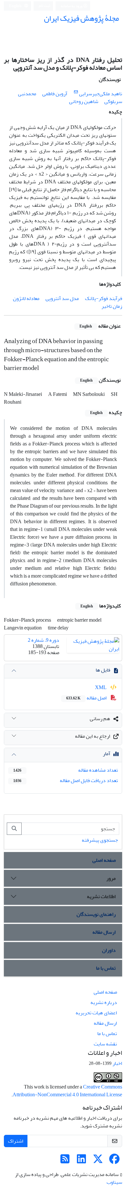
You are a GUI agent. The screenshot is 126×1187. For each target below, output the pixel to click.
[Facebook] (114, 1161)
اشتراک (15, 1141)
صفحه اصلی (104, 860)
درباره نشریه (103, 1002)
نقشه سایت (105, 1044)
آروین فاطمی (54, 93)
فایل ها (103, 670)
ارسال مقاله (104, 932)
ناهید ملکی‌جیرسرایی (100, 93)
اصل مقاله (87, 698)
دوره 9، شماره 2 (43, 640)
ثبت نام (44, 5)
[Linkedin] (81, 1161)
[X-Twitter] (98, 1161)
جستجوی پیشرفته (100, 840)
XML (101, 687)
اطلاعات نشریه (101, 896)
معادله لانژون (26, 298)
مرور (111, 878)
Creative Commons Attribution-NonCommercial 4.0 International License (67, 1091)
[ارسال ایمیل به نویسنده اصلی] (75, 92)
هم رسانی (100, 718)
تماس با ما (106, 968)
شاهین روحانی (83, 101)
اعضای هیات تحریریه (96, 1013)
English (15, 6)
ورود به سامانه (72, 6)
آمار (106, 753)
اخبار (117, 1063)
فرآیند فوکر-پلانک (103, 298)
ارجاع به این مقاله (92, 736)
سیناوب (114, 1182)
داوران (109, 950)
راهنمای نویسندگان (96, 914)
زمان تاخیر (111, 306)
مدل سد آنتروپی (62, 298)
